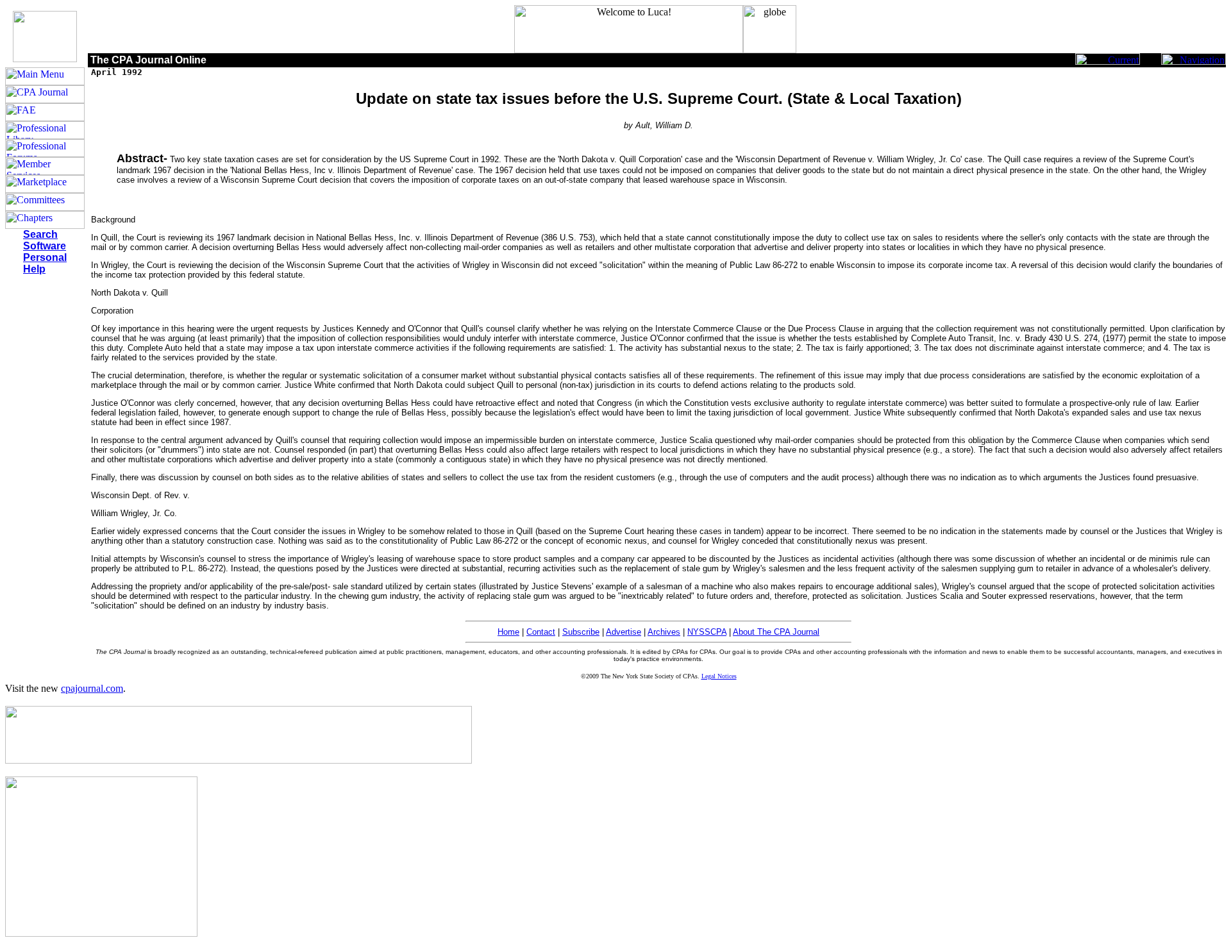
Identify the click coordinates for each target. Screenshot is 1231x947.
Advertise (623, 632)
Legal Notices (719, 676)
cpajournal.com (92, 688)
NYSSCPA (706, 632)
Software (44, 245)
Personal (45, 257)
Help (34, 269)
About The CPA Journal (776, 632)
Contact (540, 632)
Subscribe (580, 632)
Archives (664, 632)
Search (40, 234)
